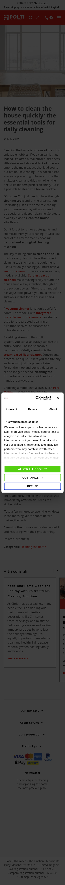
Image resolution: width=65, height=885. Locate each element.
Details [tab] (32, 408)
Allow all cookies (32, 468)
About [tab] (53, 408)
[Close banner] (58, 398)
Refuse (32, 486)
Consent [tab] (11, 408)
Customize (30, 477)
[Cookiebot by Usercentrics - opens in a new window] (37, 398)
